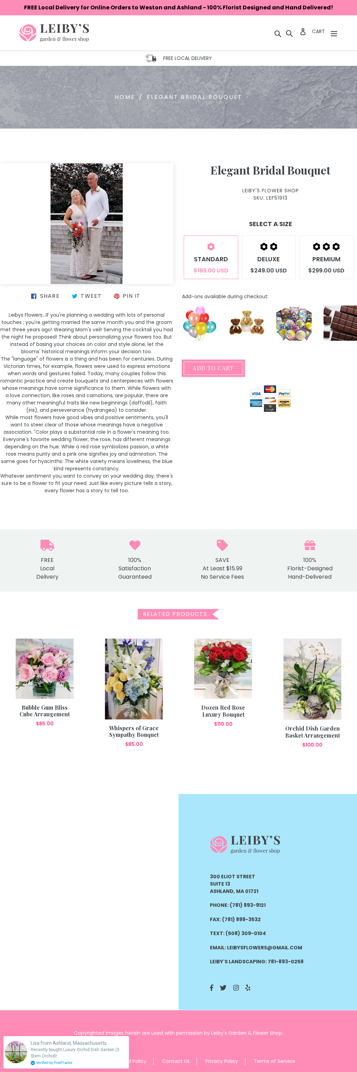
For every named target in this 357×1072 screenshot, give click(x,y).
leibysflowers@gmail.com (264, 947)
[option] (44, 683)
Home (125, 97)
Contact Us (176, 1061)
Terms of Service (274, 1061)
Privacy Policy (221, 1061)
